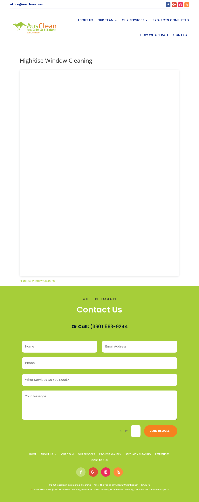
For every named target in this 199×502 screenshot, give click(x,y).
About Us (85, 20)
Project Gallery (110, 454)
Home (32, 454)
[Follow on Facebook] (168, 4)
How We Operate (154, 35)
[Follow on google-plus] (174, 4)
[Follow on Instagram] (180, 4)
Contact (181, 35)
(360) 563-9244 (109, 326)
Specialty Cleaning (138, 454)
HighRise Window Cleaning (37, 281)
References (162, 454)
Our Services (133, 20)
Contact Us (99, 460)
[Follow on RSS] (186, 4)
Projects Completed (171, 20)
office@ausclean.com (26, 4)
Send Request (160, 431)
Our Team (106, 20)
